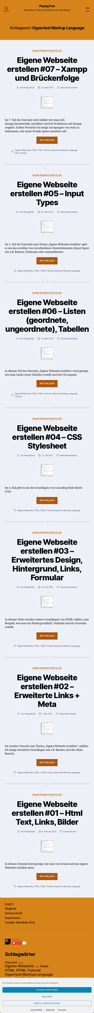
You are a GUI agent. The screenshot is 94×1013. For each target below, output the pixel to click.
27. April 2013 (47, 87)
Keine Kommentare (69, 87)
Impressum (62, 1010)
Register (11, 908)
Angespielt (11, 962)
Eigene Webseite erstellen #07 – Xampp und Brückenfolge (47, 69)
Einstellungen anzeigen (47, 1003)
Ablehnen (47, 996)
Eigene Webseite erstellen (47, 51)
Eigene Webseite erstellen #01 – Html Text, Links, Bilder (47, 813)
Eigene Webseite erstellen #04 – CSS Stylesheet (47, 437)
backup (20, 963)
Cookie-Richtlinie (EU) (20, 922)
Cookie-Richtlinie (36, 1010)
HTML (34, 150)
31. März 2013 (47, 338)
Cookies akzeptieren (47, 990)
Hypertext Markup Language (64, 150)
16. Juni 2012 (47, 587)
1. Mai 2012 (47, 713)
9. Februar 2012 (49, 831)
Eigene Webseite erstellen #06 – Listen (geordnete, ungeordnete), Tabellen (47, 316)
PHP (16, 153)
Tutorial (23, 153)
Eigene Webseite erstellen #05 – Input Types (47, 193)
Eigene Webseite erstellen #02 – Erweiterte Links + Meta (47, 691)
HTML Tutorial (44, 150)
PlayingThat (47, 6)
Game (44, 966)
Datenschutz (50, 1010)
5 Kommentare (69, 831)
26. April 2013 (47, 212)
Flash (37, 967)
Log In (9, 904)
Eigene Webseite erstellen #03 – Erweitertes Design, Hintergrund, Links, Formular (46, 559)
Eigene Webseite (22, 150)
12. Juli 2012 (47, 455)
